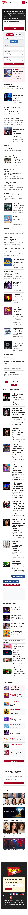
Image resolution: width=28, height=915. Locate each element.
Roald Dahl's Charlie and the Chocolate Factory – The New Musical (17, 311)
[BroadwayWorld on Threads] (23, 894)
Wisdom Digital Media (18, 904)
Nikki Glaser (16, 294)
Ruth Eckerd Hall (12, 252)
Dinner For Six (8, 84)
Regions (15, 902)
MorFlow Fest (8, 237)
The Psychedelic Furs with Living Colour (12, 183)
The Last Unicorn (18, 72)
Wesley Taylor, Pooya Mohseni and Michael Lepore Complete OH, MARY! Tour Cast (13, 835)
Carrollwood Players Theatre (17, 161)
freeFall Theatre (19, 120)
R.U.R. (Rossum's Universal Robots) (18, 94)
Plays (7, 38)
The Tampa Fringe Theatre (17, 75)
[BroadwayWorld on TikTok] (20, 894)
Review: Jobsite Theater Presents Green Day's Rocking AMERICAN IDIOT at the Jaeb (18, 505)
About (11, 900)
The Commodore (12, 230)
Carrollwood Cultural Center (18, 99)
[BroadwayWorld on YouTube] (10, 897)
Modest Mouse (8, 271)
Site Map (20, 902)
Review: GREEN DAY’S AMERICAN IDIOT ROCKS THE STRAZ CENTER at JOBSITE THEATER (18, 486)
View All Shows (14, 758)
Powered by (6, 18)
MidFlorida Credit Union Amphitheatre (17, 136)
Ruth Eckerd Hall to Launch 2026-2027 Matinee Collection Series (13, 850)
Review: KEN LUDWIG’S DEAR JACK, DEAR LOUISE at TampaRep (18, 431)
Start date (7, 51)
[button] (23, 2)
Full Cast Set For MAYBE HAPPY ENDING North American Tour (13, 805)
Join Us (22, 900)
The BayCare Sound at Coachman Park (11, 240)
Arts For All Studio (19, 356)
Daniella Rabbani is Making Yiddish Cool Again (18, 646)
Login (19, 2)
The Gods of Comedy (16, 157)
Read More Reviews (18, 576)
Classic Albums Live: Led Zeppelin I (11, 170)
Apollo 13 (6, 193)
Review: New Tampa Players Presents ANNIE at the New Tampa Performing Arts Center (18, 449)
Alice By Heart (8, 354)
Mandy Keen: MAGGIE (17, 283)
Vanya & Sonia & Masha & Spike (18, 329)
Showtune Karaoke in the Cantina (12, 108)
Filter (14, 63)
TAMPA (10, 2)
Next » (14, 384)
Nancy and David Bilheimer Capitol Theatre (12, 147)
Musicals (18, 35)
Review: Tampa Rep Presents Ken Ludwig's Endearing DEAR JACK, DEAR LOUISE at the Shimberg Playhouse (18, 525)
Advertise (6, 900)
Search (6, 45)
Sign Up (14, 28)
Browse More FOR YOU (13, 640)
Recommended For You (9, 603)
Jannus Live (10, 185)
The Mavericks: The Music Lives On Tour (14, 249)
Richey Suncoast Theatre (17, 318)
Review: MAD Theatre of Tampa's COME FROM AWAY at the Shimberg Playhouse (18, 545)
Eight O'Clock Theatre (18, 262)
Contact (17, 900)
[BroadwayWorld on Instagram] (14, 894)
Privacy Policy (18, 906)
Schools (20, 38)
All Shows (10, 35)
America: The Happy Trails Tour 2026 (14, 362)
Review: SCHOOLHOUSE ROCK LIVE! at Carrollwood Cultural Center (17, 468)
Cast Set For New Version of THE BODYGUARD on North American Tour (12, 819)
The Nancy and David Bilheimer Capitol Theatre (13, 174)
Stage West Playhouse (13, 86)
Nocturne (16, 342)
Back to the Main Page (11, 581)
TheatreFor (15, 208)
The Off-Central (17, 333)
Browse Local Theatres (11, 585)
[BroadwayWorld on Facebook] (10, 894)
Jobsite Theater (16, 219)
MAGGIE (6, 228)
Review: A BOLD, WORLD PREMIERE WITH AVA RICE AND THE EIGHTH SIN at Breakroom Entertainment (18, 413)
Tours (13, 38)
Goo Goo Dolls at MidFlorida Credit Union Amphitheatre (18, 130)
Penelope (15, 216)
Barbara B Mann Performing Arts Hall (17, 298)
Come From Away (18, 259)
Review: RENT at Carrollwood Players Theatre (17, 563)
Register (15, 2)
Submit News (8, 902)
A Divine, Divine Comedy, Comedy (18, 204)
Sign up (14, 783)
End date (6, 57)
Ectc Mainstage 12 (18, 374)
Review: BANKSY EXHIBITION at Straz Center (17, 396)
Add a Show (14, 761)
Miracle (6, 145)
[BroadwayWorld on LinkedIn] (17, 894)
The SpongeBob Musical (11, 119)
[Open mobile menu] (26, 2)
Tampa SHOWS (8, 682)
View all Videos (7, 678)
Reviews (14, 41)
